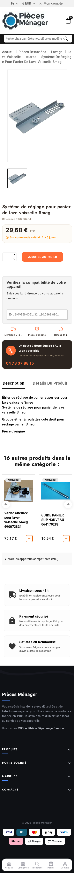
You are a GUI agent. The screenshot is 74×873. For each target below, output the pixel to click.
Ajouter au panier (42, 257)
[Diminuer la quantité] (14, 259)
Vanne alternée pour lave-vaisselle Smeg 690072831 (16, 520)
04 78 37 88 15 (20, 363)
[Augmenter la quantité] (14, 255)
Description (13, 383)
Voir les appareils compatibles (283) (33, 559)
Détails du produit (50, 383)
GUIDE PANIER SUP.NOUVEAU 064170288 (52, 519)
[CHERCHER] (66, 39)
